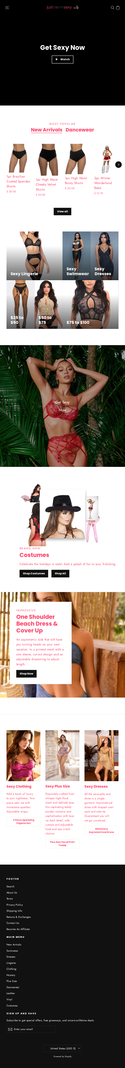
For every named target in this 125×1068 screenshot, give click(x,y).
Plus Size (12, 981)
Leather (11, 993)
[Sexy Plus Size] (62, 755)
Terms (10, 898)
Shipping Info (14, 911)
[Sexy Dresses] (101, 755)
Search (10, 886)
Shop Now (26, 673)
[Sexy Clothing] (24, 755)
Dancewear (80, 130)
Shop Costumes (34, 573)
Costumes (12, 1005)
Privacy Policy (15, 905)
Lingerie (11, 963)
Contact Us (13, 923)
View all (62, 211)
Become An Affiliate (18, 929)
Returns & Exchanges (19, 917)
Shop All (60, 573)
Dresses (11, 957)
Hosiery (11, 975)
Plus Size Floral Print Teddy (62, 843)
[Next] (118, 164)
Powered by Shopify (63, 1056)
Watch (65, 59)
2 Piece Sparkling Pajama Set (23, 821)
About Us (12, 892)
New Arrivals (46, 130)
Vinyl (9, 999)
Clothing (11, 969)
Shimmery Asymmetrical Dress (101, 830)
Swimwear (12, 951)
